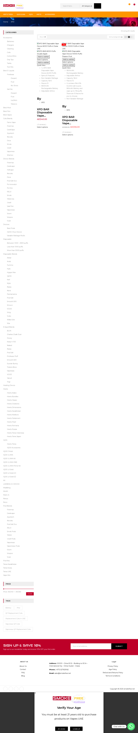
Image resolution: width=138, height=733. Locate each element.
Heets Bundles (12, 396)
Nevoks (10, 137)
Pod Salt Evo (12, 181)
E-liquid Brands (8, 327)
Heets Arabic (12, 393)
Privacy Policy (113, 666)
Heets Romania (13, 426)
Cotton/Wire (11, 56)
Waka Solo (11, 320)
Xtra (8, 323)
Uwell (9, 148)
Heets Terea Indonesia (15, 433)
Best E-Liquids (8, 71)
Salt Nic (10, 89)
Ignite (9, 276)
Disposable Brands (10, 254)
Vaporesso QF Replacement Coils (18, 629)
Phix (18, 608)
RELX (9, 192)
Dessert (14, 78)
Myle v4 (6, 495)
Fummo (10, 265)
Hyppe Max (11, 272)
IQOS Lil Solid (8, 469)
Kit (4, 480)
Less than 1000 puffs (15, 247)
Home (5, 22)
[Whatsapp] (131, 726)
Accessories (7, 38)
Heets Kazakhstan (14, 411)
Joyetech (10, 133)
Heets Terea (11, 444)
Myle (9, 283)
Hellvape (10, 170)
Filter (30, 594)
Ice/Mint (14, 100)
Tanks (9, 63)
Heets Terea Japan (14, 436)
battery (8, 608)
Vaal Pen (10, 206)
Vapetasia (10, 371)
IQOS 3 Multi (8, 451)
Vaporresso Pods (13, 546)
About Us (23, 666)
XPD (43, 102)
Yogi (8, 382)
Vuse (9, 221)
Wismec (10, 155)
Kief (8, 280)
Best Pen (6, 111)
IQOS (5, 440)
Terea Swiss (7, 568)
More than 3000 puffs (15, 250)
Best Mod (7, 108)
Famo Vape (11, 122)
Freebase (10, 74)
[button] (132, 6)
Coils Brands (7, 118)
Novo (5, 502)
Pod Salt (10, 298)
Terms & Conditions (113, 676)
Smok (9, 144)
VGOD (9, 309)
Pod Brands (7, 506)
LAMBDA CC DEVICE (11, 484)
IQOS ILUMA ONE (10, 462)
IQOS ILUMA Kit (9, 458)
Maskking (6, 488)
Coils (8, 52)
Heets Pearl (11, 422)
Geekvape (11, 166)
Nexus (5, 499)
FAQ (23, 673)
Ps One (10, 188)
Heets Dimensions (14, 407)
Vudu (9, 316)
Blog (23, 676)
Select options (42, 60)
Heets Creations (13, 404)
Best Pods (11, 228)
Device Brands (8, 159)
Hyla (8, 269)
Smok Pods (11, 531)
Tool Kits (10, 67)
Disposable (7, 239)
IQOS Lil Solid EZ (9, 477)
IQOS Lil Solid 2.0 (9, 473)
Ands (9, 261)
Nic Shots (14, 86)
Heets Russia (12, 429)
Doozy (9, 338)
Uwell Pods (11, 539)
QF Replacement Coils (13, 613)
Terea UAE (7, 572)
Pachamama (12, 294)
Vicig (9, 312)
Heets (5, 389)
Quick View (41, 65)
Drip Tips (10, 60)
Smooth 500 (11, 301)
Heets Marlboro (13, 415)
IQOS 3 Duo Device (14, 232)
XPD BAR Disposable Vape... (44, 112)
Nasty (9, 287)
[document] (69, 712)
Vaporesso (11, 210)
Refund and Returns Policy (113, 673)
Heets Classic (12, 400)
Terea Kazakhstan (9, 564)
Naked (9, 345)
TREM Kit (10, 199)
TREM (9, 535)
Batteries (10, 41)
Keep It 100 (11, 342)
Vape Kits (6, 575)
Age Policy (113, 669)
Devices (6, 224)
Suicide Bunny (12, 364)
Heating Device (9, 385)
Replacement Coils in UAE (15, 619)
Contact (23, 669)
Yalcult (9, 378)
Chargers (10, 45)
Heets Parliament (13, 418)
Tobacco (14, 104)
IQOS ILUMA (8, 455)
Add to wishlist (43, 57)
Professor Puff (12, 356)
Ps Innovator (12, 184)
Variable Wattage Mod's (16, 236)
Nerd (9, 291)
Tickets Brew (12, 367)
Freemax (10, 126)
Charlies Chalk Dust (14, 334)
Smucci (10, 305)
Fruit (12, 82)
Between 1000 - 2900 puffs (17, 243)
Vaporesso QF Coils (12, 624)
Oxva (9, 141)
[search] (97, 6)
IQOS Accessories (13, 448)
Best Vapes (7, 115)
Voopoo (10, 217)
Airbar (9, 258)
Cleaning (10, 49)
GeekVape (11, 130)
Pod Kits (6, 561)
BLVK (9, 331)
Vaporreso (11, 151)
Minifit (5, 491)
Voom (9, 214)
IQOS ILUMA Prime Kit (12, 466)
